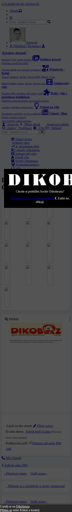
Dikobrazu (23, 506)
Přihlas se (6, 510)
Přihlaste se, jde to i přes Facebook (32, 198)
